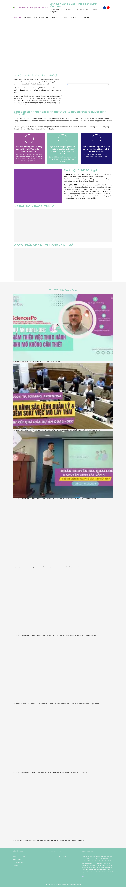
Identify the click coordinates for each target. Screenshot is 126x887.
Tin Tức (65, 17)
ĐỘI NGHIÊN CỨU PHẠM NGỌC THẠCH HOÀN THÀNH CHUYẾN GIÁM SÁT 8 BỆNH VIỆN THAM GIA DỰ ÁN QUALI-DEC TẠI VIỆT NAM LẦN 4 (54, 498)
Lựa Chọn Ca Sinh (41, 17)
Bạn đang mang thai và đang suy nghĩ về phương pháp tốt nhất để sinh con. (29, 149)
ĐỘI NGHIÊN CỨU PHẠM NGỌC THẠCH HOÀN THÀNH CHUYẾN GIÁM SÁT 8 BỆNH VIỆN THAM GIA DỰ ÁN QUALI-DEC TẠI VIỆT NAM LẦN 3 (54, 635)
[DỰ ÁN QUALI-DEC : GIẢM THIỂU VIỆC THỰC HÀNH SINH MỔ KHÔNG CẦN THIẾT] (63, 327)
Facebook (63, 856)
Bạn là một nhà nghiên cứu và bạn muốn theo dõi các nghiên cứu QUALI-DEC (96, 149)
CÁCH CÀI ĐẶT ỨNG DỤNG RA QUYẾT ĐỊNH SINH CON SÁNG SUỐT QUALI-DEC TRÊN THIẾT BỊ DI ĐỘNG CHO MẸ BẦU (48, 840)
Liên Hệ (86, 17)
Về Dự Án (27, 17)
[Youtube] (108, 7)
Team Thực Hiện (18, 862)
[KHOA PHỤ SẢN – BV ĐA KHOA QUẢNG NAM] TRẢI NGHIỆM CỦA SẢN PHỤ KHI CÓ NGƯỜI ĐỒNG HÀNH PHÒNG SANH (49, 567)
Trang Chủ (17, 17)
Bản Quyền (17, 859)
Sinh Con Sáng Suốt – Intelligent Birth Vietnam (68, 884)
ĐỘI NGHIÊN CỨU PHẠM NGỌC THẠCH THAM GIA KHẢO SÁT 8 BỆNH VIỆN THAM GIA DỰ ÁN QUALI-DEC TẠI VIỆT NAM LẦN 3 (50, 772)
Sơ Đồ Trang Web (19, 856)
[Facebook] (104, 7)
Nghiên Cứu (75, 17)
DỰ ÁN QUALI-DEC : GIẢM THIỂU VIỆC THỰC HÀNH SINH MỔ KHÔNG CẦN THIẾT (37, 361)
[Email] (111, 7)
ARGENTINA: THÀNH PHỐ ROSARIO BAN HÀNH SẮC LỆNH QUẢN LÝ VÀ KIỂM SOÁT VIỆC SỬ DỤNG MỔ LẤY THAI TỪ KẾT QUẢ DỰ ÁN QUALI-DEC (56, 430)
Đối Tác (55, 17)
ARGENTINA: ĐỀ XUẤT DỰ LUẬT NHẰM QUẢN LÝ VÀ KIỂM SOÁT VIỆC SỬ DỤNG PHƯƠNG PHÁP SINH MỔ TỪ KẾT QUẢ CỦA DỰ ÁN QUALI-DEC (56, 704)
